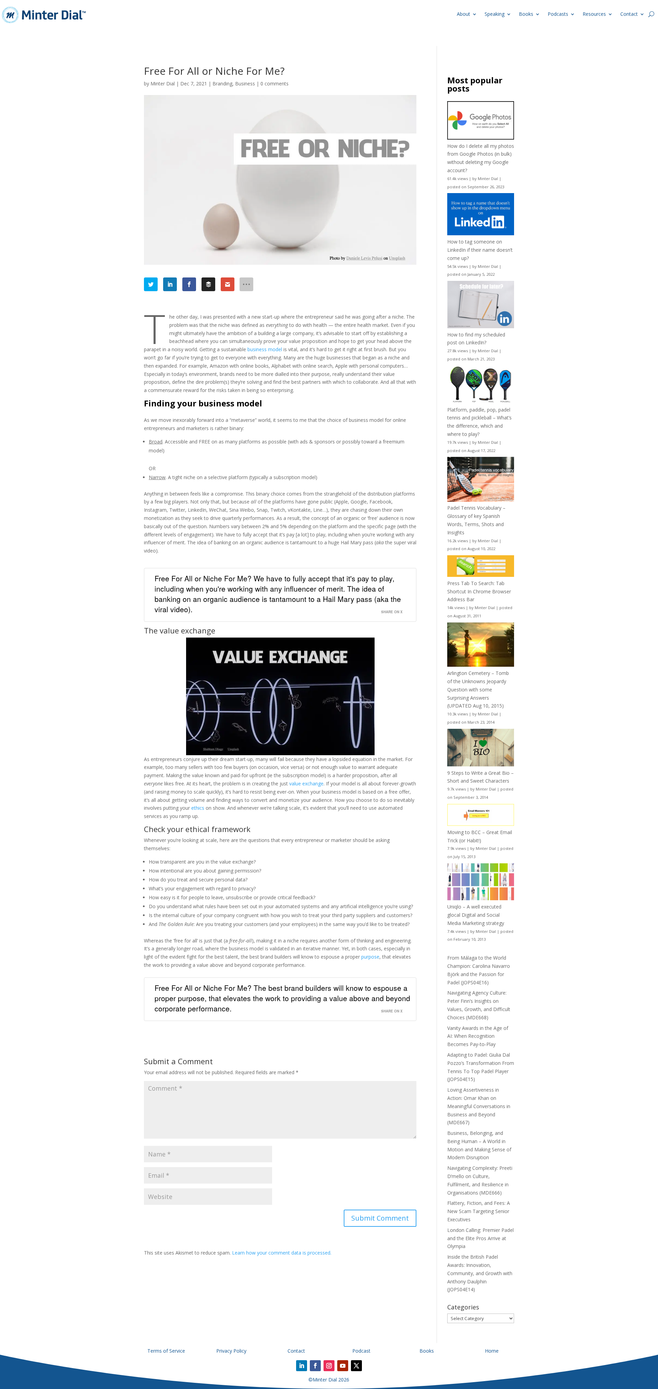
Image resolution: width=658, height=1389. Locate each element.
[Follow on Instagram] (329, 1365)
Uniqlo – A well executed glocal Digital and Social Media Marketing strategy (475, 914)
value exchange (306, 783)
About (463, 14)
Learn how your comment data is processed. (281, 1252)
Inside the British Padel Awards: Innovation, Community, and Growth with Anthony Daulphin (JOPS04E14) (479, 1273)
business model (264, 349)
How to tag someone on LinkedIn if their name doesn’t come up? (480, 249)
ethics (197, 808)
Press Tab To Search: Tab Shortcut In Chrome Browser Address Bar (479, 591)
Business (245, 83)
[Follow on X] (356, 1365)
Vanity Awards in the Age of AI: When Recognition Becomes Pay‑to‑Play (477, 1036)
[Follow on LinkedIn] (301, 1365)
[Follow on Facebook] (315, 1365)
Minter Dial (162, 83)
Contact (629, 14)
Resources (594, 14)
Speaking (494, 14)
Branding (222, 83)
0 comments (274, 83)
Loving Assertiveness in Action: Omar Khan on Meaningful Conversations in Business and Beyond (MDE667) (478, 1106)
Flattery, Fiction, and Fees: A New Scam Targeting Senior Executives (478, 1211)
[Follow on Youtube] (342, 1365)
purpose (370, 956)
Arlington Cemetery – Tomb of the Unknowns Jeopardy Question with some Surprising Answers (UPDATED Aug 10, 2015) (478, 689)
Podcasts (558, 14)
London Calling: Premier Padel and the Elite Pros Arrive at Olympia (480, 1238)
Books (526, 14)
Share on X (392, 611)
